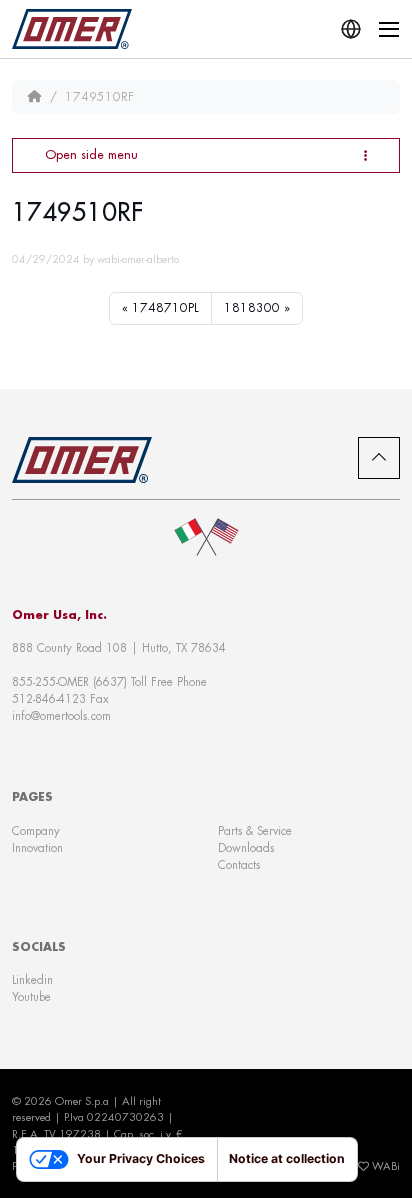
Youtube (31, 996)
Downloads (246, 847)
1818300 (252, 308)
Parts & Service (255, 830)
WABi (386, 1166)
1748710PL (165, 308)
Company (36, 830)
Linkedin (32, 979)
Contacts (239, 864)
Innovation (37, 847)
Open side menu (91, 154)
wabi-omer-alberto (138, 259)
